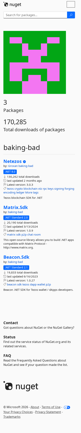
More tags (31, 192)
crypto (19, 188)
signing (59, 188)
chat (30, 234)
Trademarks (12, 417)
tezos (10, 188)
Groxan (13, 166)
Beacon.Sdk (16, 257)
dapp (33, 284)
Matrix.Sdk (15, 207)
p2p (24, 234)
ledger (20, 192)
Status (9, 336)
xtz (40, 188)
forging (69, 188)
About (35, 407)
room (37, 234)
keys (50, 188)
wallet (41, 284)
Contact (10, 322)
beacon (11, 284)
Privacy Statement (48, 412)
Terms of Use (51, 407)
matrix (11, 234)
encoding (9, 192)
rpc (45, 188)
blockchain (30, 188)
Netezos (12, 161)
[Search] (71, 15)
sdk (18, 234)
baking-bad (25, 166)
